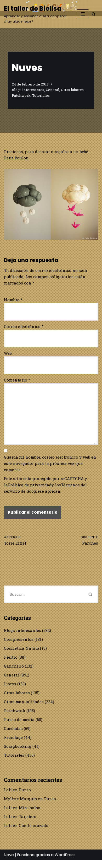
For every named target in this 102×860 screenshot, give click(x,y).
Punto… (26, 789)
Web (8, 353)
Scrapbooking (17, 746)
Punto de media (19, 719)
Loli (8, 789)
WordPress (65, 854)
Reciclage (13, 737)
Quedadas (13, 728)
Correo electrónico (23, 326)
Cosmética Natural (22, 648)
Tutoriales (41, 95)
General (52, 89)
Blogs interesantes (28, 89)
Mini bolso (29, 807)
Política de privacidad (30, 484)
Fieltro (11, 657)
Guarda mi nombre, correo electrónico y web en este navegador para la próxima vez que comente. (50, 463)
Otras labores (72, 89)
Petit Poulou (16, 157)
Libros (10, 683)
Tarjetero (27, 816)
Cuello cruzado (33, 825)
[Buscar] (93, 14)
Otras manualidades (24, 701)
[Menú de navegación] (83, 13)
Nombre (13, 299)
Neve (9, 854)
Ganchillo (14, 666)
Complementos (18, 639)
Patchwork (21, 95)
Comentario (17, 380)
